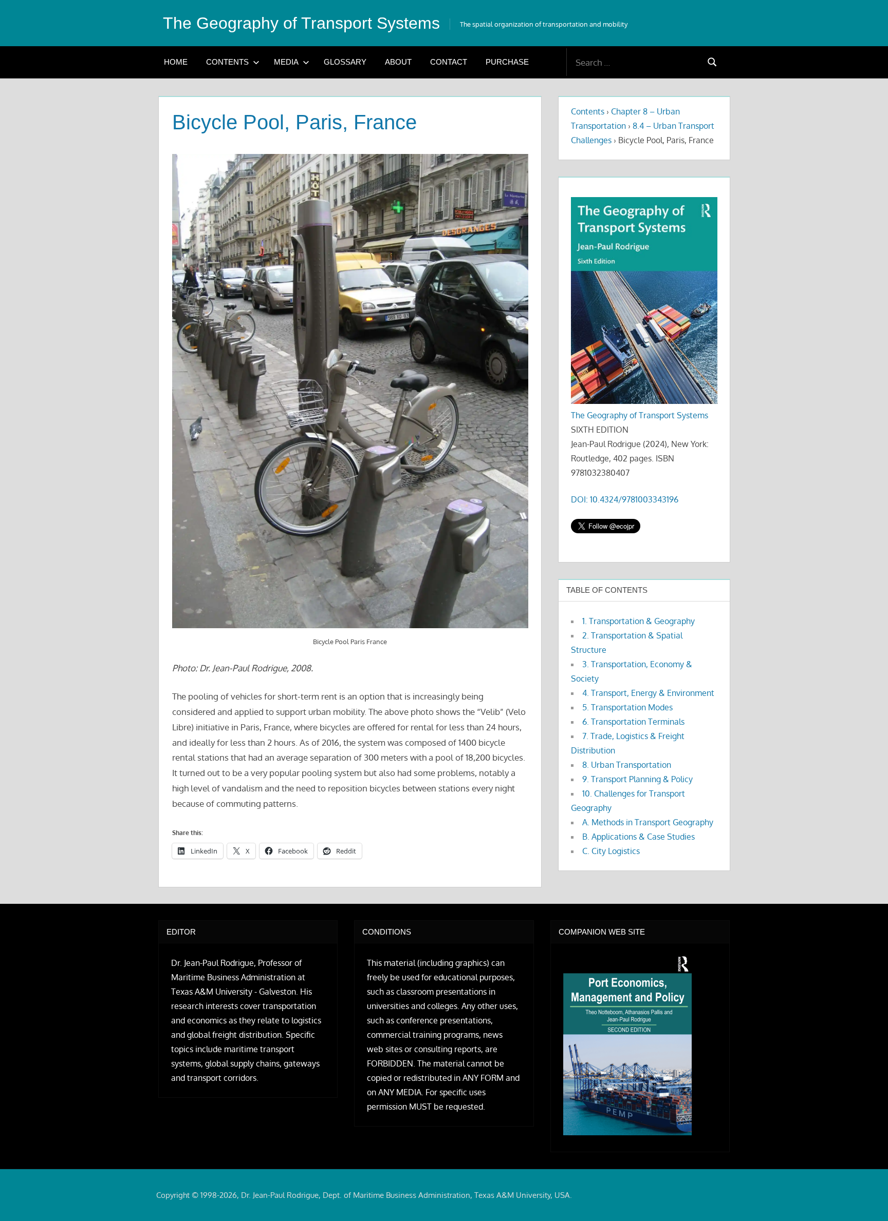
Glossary (345, 61)
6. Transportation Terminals (633, 721)
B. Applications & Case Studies (638, 836)
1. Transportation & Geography (638, 621)
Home (176, 61)
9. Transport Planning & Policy (637, 779)
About (398, 61)
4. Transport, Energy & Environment (648, 693)
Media (286, 61)
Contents (227, 61)
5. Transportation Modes (627, 707)
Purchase (507, 61)
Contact (448, 61)
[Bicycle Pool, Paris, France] (350, 391)
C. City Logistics (611, 851)
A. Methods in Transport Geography (647, 822)
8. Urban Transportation (626, 765)
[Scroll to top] (863, 1196)
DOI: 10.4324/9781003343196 (624, 499)
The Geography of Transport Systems (301, 23)
